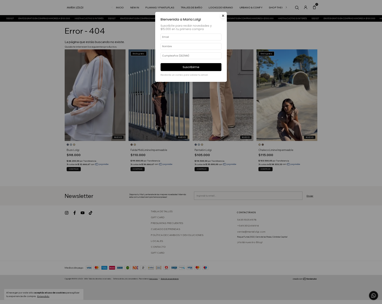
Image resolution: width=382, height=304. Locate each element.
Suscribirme (191, 67)
